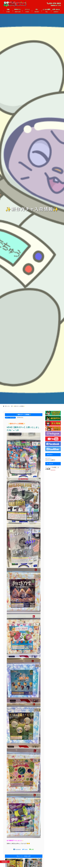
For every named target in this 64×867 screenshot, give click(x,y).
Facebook (18, 849)
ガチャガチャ (12, 417)
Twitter (26, 849)
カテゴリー (48, 458)
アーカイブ (48, 467)
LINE (32, 849)
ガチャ (7, 417)
